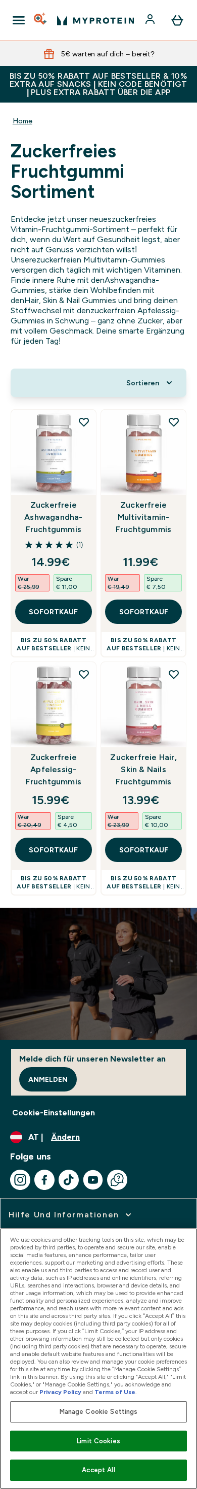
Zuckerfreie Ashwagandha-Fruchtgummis (53, 517)
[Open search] (41, 20)
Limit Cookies (98, 1441)
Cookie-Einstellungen (53, 1112)
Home (22, 121)
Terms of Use (114, 1392)
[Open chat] (117, 1180)
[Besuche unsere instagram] (20, 1180)
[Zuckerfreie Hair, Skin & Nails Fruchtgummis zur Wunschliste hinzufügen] (174, 674)
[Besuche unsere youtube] (93, 1180)
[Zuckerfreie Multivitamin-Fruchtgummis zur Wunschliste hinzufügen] (174, 422)
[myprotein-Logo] (95, 20)
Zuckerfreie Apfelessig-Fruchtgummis (53, 769)
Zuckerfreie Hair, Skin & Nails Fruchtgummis (143, 769)
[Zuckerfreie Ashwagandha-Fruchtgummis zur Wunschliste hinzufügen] (84, 422)
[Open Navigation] (19, 20)
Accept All (98, 1470)
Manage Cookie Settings (99, 1411)
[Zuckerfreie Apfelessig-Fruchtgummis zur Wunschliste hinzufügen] (84, 674)
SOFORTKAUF (53, 612)
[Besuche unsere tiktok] (69, 1180)
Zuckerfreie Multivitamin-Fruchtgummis (143, 517)
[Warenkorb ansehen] (177, 20)
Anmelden (48, 1079)
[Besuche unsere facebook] (44, 1180)
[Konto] (151, 20)
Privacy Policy (60, 1392)
